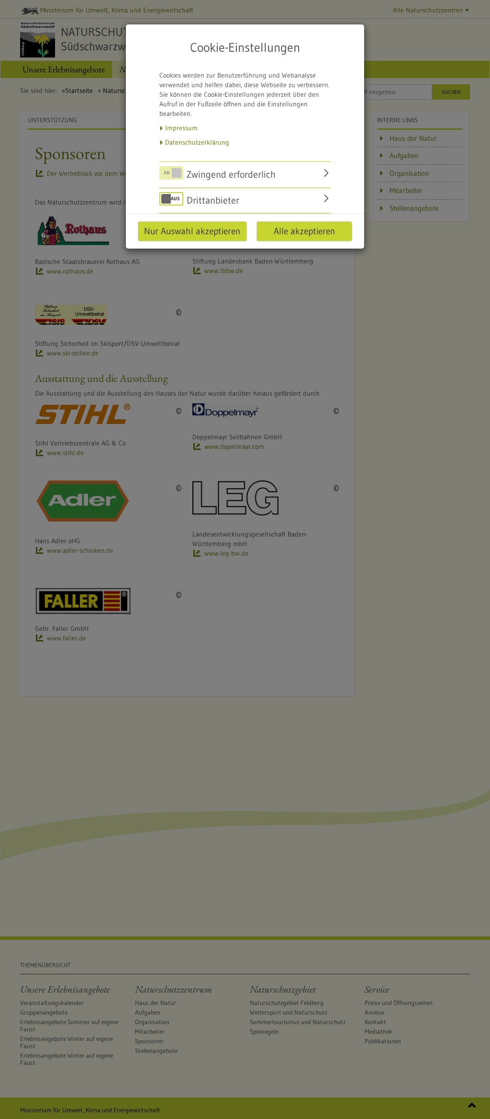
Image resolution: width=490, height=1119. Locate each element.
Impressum (181, 128)
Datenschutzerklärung (197, 142)
